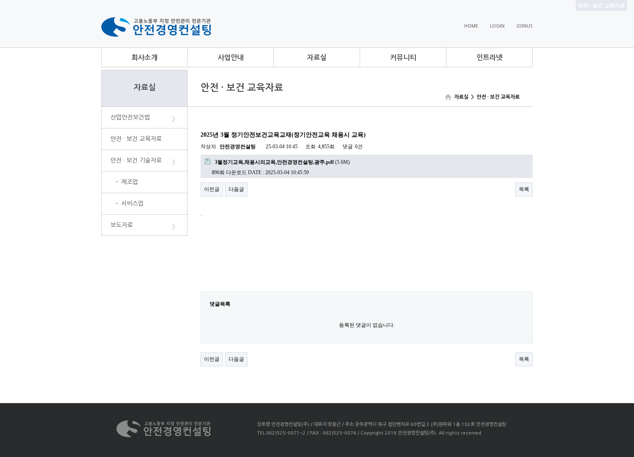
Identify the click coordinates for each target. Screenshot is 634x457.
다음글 (236, 189)
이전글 (212, 189)
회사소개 (144, 57)
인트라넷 (489, 57)
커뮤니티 (403, 57)
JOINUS (524, 26)
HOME (471, 26)
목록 (524, 189)
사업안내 (231, 57)
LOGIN (497, 26)
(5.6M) (282, 162)
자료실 (316, 57)
